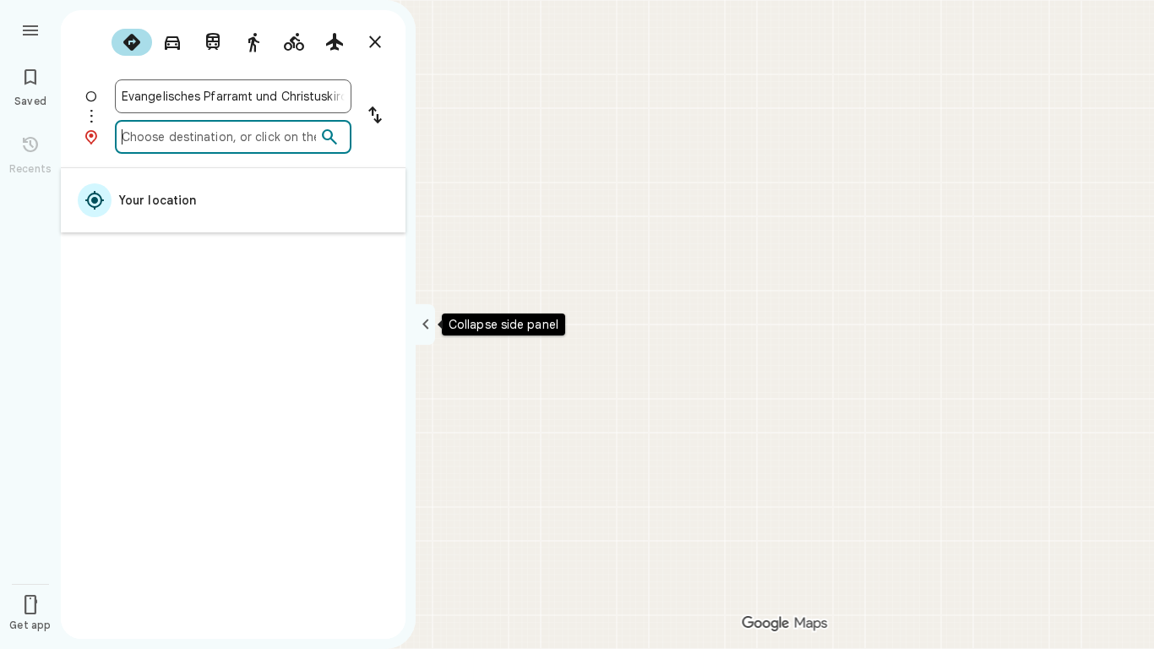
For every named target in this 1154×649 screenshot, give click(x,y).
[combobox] (233, 96)
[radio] (132, 42)
